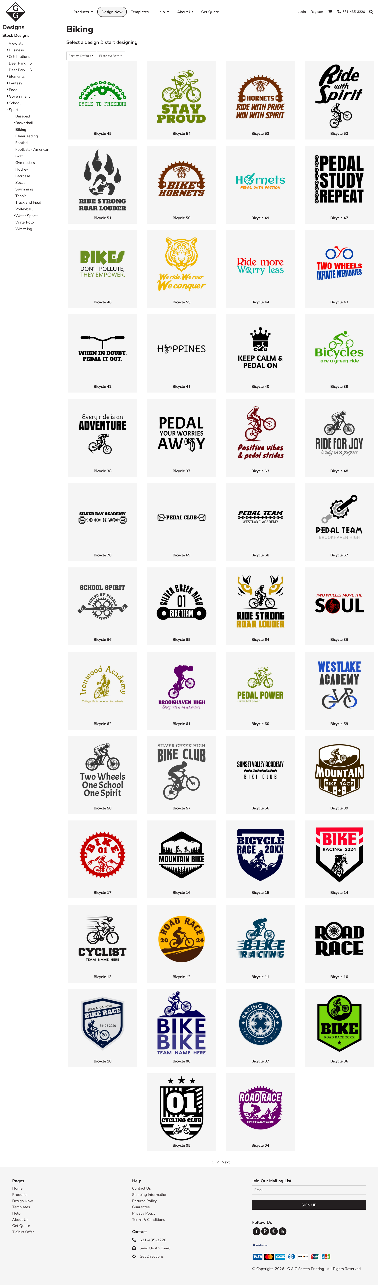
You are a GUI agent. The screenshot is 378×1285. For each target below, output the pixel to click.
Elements (17, 76)
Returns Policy (144, 1201)
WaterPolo (24, 222)
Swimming (24, 189)
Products (19, 1194)
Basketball (24, 123)
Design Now (22, 1201)
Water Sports (26, 215)
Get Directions (152, 1256)
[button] (83, 11)
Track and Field (28, 202)
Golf (19, 156)
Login (302, 11)
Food (13, 89)
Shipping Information (149, 1194)
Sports (14, 109)
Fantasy (15, 83)
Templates (21, 1207)
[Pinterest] (265, 1231)
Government (19, 96)
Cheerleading (26, 136)
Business (16, 50)
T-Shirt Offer (23, 1232)
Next (226, 1162)
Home (17, 1188)
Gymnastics (25, 162)
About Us (20, 1219)
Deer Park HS (20, 63)
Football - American (32, 149)
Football (22, 142)
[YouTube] (282, 1231)
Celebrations (19, 56)
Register (317, 11)
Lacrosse (22, 176)
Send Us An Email (155, 1248)
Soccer (21, 182)
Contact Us (141, 1188)
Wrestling (23, 229)
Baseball (22, 116)
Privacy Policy (144, 1213)
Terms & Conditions (148, 1219)
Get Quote (21, 1225)
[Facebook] (256, 1231)
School (15, 103)
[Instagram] (274, 1231)
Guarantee (141, 1207)
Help (16, 1213)
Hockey (21, 169)
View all (16, 43)
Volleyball (24, 209)
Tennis (20, 196)
